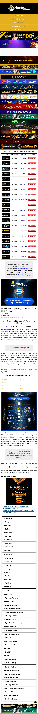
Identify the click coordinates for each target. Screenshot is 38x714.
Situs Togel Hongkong (11, 685)
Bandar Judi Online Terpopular (14, 612)
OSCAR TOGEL (23, 231)
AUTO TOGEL (23, 179)
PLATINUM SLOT (23, 220)
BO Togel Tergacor (11, 619)
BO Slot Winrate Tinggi (12, 678)
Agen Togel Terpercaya (12, 598)
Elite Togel (8, 540)
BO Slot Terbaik (9, 601)
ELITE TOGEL (23, 189)
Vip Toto (7, 550)
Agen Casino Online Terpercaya (14, 688)
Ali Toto (7, 572)
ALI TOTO (23, 236)
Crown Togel (9, 558)
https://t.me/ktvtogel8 (22, 268)
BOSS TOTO (23, 210)
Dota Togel (8, 518)
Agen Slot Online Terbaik (12, 634)
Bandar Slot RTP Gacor (12, 670)
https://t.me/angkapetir (25, 275)
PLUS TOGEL (23, 251)
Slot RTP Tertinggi (10, 663)
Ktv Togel (8, 525)
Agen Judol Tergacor (11, 695)
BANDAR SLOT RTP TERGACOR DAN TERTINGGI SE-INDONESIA (16, 507)
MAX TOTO (23, 215)
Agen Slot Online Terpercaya (13, 623)
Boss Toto (8, 576)
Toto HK (7, 648)
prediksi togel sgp (18, 317)
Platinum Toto (9, 547)
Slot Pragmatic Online (11, 631)
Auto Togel (8, 532)
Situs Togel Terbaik (11, 616)
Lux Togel (8, 569)
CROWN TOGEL (23, 225)
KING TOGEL (23, 257)
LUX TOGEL (23, 241)
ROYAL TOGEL (23, 194)
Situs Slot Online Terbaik (12, 674)
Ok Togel (7, 529)
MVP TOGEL (23, 184)
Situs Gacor (8, 594)
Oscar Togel (8, 562)
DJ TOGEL (23, 163)
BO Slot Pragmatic (10, 626)
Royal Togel (8, 543)
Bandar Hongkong (10, 681)
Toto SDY (8, 655)
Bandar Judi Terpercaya (12, 692)
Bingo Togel (8, 565)
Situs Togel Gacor (10, 659)
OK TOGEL (23, 174)
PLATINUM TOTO (23, 199)
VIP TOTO (23, 205)
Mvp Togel (8, 536)
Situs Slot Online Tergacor (13, 609)
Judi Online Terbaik (11, 699)
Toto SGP (8, 652)
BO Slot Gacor (9, 638)
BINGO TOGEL (23, 246)
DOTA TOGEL (23, 158)
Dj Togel (7, 522)
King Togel (8, 586)
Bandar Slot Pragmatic (12, 605)
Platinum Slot (9, 554)
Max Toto (8, 579)
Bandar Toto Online (11, 645)
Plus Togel (8, 583)
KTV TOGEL (23, 168)
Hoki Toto (8, 591)
